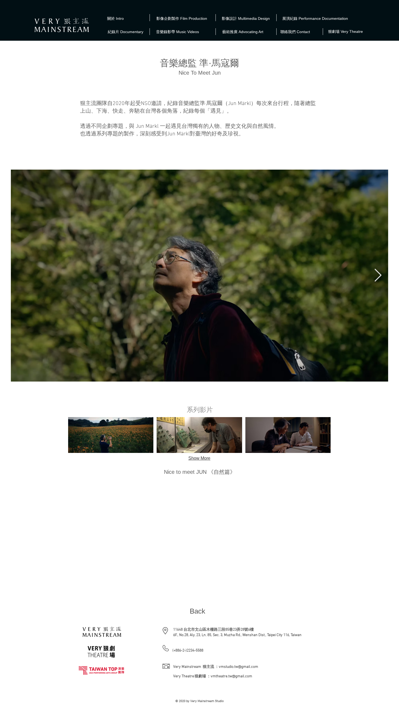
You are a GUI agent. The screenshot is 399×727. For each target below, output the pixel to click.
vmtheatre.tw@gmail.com (231, 676)
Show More (199, 458)
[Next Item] (378, 275)
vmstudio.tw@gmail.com (238, 667)
